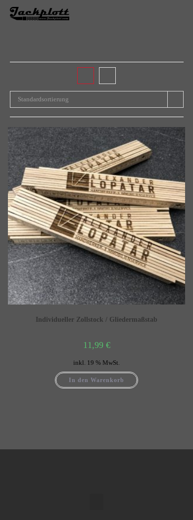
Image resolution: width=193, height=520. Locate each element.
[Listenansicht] (107, 75)
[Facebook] (86, 469)
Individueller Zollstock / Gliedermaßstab (96, 319)
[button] (173, 13)
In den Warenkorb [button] (96, 380)
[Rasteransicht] (85, 75)
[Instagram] (107, 469)
